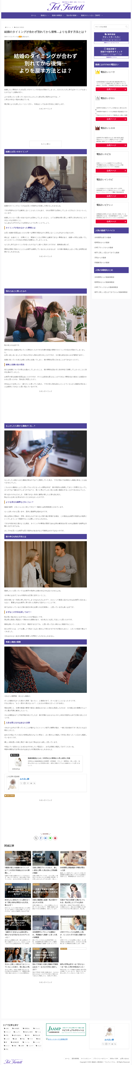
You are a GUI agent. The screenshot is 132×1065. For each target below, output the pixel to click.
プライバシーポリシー (100, 1058)
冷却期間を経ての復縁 (102, 237)
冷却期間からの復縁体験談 (104, 277)
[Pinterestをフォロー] (28, 783)
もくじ (43, 144)
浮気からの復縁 (100, 257)
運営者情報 (75, 1058)
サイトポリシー (86, 1058)
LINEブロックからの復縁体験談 (106, 287)
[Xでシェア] (36, 838)
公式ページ (111, 89)
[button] (126, 27)
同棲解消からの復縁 (101, 262)
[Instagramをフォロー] (24, 783)
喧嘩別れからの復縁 (101, 242)
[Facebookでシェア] (41, 838)
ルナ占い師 (24, 779)
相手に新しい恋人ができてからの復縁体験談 (110, 292)
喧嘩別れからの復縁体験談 (104, 282)
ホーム (67, 1058)
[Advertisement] (45, 124)
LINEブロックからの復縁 (103, 247)
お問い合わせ (124, 1058)
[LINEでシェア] (50, 838)
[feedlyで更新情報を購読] (31, 783)
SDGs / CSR (114, 1058)
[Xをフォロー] (21, 783)
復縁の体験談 (10, 795)
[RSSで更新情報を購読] (34, 783)
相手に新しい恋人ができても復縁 (106, 252)
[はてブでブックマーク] (46, 838)
